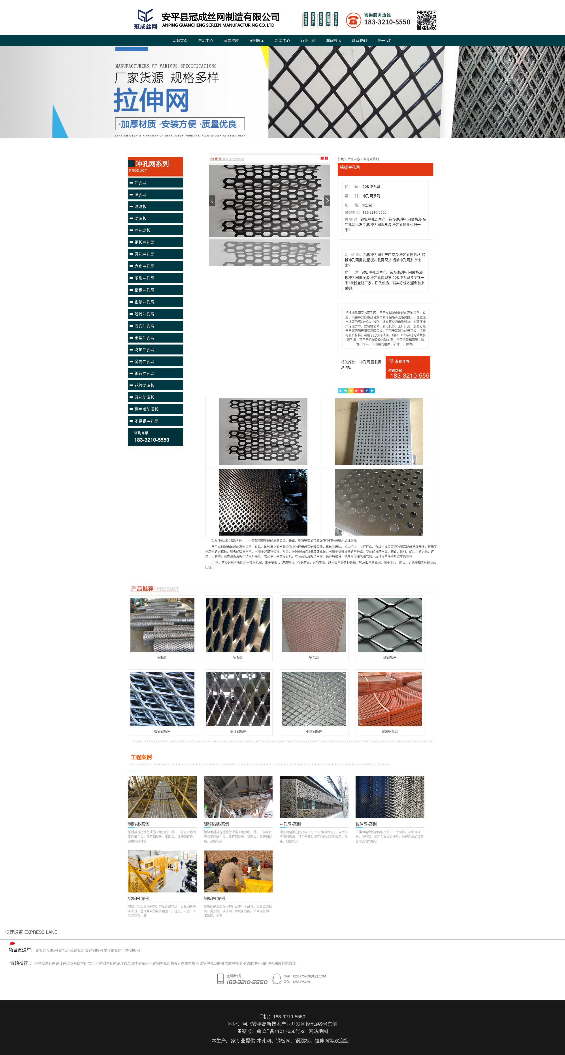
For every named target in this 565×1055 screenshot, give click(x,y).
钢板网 (41, 950)
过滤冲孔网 (144, 313)
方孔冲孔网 (144, 325)
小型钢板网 (131, 950)
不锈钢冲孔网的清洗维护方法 (219, 963)
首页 (341, 159)
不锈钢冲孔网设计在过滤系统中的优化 (64, 963)
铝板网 (52, 950)
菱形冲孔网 (144, 278)
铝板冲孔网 (144, 290)
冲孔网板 (143, 230)
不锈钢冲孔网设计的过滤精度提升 (121, 963)
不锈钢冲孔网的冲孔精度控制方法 (269, 963)
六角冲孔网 (144, 266)
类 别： (353, 195)
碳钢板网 (77, 950)
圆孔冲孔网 (144, 254)
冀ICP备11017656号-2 (280, 1030)
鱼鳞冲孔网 (144, 302)
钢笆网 (64, 950)
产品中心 (353, 159)
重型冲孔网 (144, 337)
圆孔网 (141, 194)
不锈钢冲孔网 (146, 421)
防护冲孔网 (144, 349)
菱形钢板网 (112, 950)
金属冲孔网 (144, 361)
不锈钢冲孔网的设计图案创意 (172, 963)
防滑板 (141, 218)
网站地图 (318, 1030)
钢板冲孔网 (144, 242)
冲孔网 (141, 182)
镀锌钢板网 (94, 950)
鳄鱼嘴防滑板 (146, 409)
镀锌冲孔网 (144, 373)
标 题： (353, 186)
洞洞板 (141, 206)
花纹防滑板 (144, 385)
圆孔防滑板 (144, 397)
